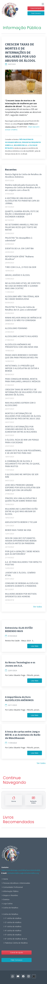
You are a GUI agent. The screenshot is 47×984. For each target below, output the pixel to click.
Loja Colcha (7, 903)
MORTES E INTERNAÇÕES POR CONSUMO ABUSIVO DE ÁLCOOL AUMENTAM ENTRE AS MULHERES (21, 429)
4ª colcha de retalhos (13, 930)
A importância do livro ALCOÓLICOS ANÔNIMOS (19, 698)
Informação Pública (10, 891)
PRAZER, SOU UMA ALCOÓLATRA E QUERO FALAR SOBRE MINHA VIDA (21, 499)
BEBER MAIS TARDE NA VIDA (18, 530)
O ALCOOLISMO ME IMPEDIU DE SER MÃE (21, 475)
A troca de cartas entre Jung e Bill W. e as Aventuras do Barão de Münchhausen (22, 735)
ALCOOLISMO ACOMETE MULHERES (21, 336)
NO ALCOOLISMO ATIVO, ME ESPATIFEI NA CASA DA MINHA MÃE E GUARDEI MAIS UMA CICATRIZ (22, 286)
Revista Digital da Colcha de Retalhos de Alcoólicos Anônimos (23, 175)
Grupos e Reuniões (10, 895)
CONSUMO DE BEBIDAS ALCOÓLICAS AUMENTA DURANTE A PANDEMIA (21, 584)
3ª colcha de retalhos (13, 926)
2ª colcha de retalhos (13, 922)
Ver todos (37, 606)
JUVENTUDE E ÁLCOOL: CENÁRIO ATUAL (20, 574)
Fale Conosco (36, 13)
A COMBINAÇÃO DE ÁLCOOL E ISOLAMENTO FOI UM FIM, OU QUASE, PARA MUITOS (22, 464)
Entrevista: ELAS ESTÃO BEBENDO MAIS (19, 629)
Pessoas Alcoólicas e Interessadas (16, 883)
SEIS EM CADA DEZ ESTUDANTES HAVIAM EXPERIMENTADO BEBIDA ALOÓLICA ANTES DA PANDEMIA (21, 541)
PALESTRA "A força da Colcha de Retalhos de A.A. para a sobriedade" (21, 308)
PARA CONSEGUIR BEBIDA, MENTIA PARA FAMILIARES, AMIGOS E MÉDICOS (22, 380)
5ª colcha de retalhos (13, 935)
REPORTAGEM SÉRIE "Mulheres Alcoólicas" (19, 258)
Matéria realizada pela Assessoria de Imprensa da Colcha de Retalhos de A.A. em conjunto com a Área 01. (23, 187)
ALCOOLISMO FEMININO (16, 328)
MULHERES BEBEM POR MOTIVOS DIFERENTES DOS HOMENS (21, 595)
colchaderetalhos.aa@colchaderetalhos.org (23, 873)
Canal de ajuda (16, 952)
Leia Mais (34, 646)
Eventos (6, 899)
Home (5, 879)
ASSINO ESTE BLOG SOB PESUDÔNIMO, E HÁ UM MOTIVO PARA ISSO (23, 452)
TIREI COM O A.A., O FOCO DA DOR (20, 267)
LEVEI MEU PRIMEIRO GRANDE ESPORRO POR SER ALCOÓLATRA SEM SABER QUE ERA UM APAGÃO (22, 488)
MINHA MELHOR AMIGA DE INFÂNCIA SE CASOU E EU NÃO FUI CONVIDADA (23, 319)
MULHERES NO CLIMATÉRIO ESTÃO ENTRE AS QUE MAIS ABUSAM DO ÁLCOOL (21, 511)
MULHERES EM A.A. (20, 145)
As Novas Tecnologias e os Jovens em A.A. (20, 664)
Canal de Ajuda (35, 8)
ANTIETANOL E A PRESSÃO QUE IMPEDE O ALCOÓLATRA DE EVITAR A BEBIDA (22, 368)
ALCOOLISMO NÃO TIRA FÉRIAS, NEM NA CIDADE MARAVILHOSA (22, 297)
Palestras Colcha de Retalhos (16, 943)
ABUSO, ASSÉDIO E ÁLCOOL (17, 275)
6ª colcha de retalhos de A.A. (16, 939)
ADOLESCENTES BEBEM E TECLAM (21, 522)
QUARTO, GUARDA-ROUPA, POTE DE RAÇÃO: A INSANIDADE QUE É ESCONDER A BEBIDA (22, 214)
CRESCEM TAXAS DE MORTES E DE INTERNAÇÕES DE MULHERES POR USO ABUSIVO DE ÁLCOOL (23, 392)
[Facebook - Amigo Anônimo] (34, 976)
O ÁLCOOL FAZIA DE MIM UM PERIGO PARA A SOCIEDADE (22, 441)
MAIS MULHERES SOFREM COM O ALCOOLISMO (20, 404)
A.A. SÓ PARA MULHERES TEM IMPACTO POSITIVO (23, 563)
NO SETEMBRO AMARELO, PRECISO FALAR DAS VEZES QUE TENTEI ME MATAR (21, 227)
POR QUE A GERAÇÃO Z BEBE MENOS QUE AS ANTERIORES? (22, 552)
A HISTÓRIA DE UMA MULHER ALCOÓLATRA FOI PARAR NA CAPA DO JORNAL (22, 201)
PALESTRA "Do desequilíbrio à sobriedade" (18, 239)
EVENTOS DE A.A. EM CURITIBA (19, 248)
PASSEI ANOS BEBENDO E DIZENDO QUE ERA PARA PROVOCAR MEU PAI (21, 356)
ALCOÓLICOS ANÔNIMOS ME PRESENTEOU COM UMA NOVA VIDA (21, 345)
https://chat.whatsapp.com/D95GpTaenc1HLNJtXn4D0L (20, 870)
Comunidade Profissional (13, 887)
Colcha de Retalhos (10, 908)
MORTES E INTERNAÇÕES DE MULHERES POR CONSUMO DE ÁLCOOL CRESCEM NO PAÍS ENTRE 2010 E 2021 (23, 416)
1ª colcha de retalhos (13, 918)
